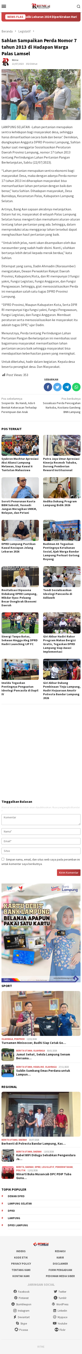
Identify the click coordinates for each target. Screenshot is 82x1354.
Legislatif (48, 1167)
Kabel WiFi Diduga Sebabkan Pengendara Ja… (45, 1157)
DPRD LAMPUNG (18, 1225)
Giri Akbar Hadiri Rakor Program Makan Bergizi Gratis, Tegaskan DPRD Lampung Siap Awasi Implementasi (59, 644)
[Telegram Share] (67, 387)
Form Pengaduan (60, 1270)
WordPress (62, 1304)
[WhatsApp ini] (76, 387)
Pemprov (19, 1039)
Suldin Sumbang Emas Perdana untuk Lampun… (43, 1072)
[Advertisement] (41, 750)
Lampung (14, 1218)
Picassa (23, 1330)
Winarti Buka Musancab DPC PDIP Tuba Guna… (43, 1176)
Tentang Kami (21, 1270)
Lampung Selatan (20, 1203)
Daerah (23, 1139)
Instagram (23, 1310)
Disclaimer (60, 1263)
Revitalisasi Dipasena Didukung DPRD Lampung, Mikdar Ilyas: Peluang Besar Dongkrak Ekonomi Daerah (19, 597)
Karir (60, 1257)
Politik (20, 1170)
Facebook (23, 1291)
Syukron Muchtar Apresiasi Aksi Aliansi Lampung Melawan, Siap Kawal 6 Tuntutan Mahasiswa (19, 464)
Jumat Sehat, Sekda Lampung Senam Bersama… (43, 1056)
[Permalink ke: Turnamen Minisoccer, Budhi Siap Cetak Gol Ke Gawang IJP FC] (41, 1013)
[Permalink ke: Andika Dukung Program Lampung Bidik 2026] (62, 487)
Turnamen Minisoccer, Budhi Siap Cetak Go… (33, 1043)
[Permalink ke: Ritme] (5, 62)
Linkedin (62, 1310)
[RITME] (41, 6)
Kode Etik (21, 1257)
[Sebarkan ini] (48, 387)
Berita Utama (24, 1050)
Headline (38, 1066)
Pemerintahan (64, 1167)
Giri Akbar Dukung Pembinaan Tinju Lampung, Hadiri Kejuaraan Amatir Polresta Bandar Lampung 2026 (62, 690)
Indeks (21, 1251)
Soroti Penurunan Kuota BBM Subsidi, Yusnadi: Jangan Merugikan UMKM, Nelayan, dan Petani (19, 507)
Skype (23, 1323)
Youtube (62, 1323)
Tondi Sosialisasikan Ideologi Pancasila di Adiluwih (57, 594)
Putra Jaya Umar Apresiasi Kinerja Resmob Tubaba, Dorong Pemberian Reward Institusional (61, 464)
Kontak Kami (21, 1276)
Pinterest (24, 1298)
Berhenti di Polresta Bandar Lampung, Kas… (33, 1144)
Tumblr (62, 1298)
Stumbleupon (23, 1304)
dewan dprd (16, 1196)
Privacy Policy (21, 1263)
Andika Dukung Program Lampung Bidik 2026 (60, 503)
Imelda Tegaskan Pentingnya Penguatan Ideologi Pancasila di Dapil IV (19, 688)
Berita (20, 1167)
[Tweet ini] (57, 387)
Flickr (62, 1330)
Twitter (62, 1291)
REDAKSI (60, 1251)
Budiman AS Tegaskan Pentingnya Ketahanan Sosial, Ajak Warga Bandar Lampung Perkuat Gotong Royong (61, 551)
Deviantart (24, 1317)
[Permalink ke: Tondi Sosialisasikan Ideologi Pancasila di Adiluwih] (62, 576)
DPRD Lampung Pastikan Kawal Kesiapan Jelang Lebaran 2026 (18, 547)
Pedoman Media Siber (60, 1276)
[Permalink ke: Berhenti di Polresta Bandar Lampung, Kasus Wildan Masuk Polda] (41, 1114)
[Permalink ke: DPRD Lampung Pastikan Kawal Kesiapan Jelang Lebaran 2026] (20, 530)
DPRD (38, 1167)
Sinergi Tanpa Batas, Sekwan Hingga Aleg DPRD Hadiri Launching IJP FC (19, 640)
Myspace (62, 1317)
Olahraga (7, 1039)
